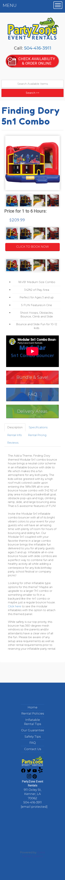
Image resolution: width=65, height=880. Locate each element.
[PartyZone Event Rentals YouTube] (34, 771)
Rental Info (14, 435)
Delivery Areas (32, 411)
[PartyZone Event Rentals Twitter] (29, 771)
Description (15, 427)
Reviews (12, 442)
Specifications (38, 427)
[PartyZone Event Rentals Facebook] (23, 771)
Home (32, 707)
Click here (14, 606)
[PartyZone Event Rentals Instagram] (29, 777)
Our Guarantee (32, 730)
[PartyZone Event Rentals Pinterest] (34, 777)
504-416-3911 (37, 48)
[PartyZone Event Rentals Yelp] (40, 771)
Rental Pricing (37, 435)
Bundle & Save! (32, 377)
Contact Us (32, 749)
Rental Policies (32, 713)
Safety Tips (33, 736)
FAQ (32, 394)
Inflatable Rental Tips (32, 722)
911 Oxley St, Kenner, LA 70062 (32, 794)
